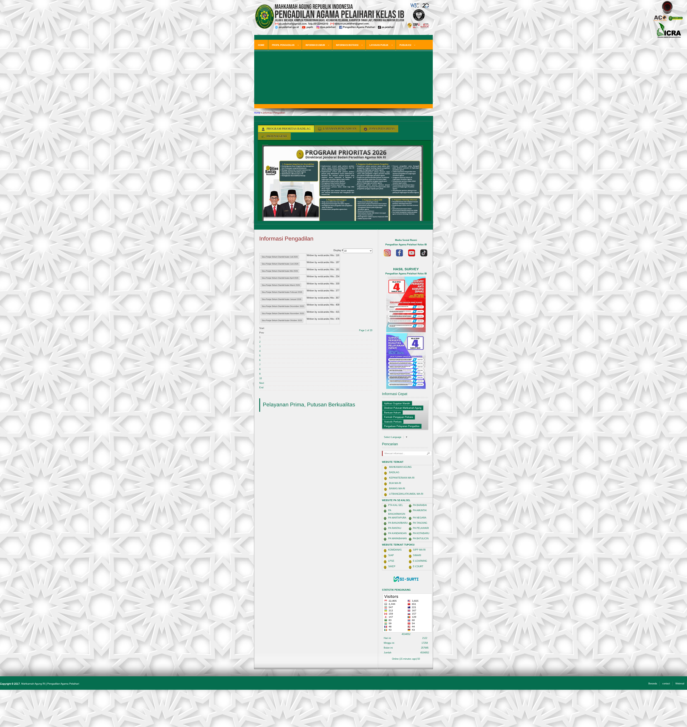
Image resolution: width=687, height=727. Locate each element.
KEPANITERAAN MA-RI (402, 477)
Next (261, 383)
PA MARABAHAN (397, 538)
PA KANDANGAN (397, 533)
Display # (338, 250)
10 (260, 378)
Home (257, 112)
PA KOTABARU (421, 533)
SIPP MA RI (419, 549)
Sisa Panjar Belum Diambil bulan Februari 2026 (282, 292)
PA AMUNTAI (420, 510)
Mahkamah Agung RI (33, 683)
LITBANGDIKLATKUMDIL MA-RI (406, 494)
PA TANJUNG (420, 523)
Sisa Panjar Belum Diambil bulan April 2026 (280, 278)
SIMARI (417, 555)
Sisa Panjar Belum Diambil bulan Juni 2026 (280, 264)
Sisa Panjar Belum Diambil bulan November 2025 (283, 313)
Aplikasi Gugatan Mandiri (397, 403)
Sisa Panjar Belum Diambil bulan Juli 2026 (280, 257)
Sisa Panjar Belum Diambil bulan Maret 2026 (281, 285)
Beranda (652, 683)
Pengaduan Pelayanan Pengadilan (402, 426)
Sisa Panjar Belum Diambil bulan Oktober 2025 (282, 320)
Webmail (679, 683)
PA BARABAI (420, 505)
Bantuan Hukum (392, 412)
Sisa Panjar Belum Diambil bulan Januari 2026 (281, 299)
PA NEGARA (419, 517)
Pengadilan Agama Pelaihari (63, 683)
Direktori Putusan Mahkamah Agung (402, 408)
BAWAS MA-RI (397, 488)
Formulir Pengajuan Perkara (398, 417)
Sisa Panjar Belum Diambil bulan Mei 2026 (280, 271)
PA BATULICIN (420, 538)
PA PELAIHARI (421, 528)
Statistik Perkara (392, 421)
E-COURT (418, 566)
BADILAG (394, 472)
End (261, 387)
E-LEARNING (420, 561)
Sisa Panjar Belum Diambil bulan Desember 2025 (283, 306)
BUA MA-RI (395, 483)
